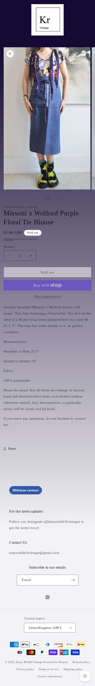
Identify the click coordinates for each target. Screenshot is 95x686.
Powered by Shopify (55, 662)
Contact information (50, 676)
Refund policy (81, 662)
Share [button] (12, 448)
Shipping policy (73, 669)
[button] (9, 20)
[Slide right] (58, 198)
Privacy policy (25, 669)
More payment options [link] (47, 296)
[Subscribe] (73, 580)
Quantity (9, 246)
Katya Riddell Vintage (29, 662)
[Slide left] (37, 198)
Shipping (8, 239)
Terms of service (49, 669)
